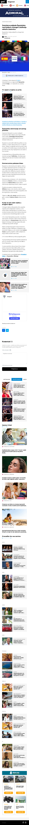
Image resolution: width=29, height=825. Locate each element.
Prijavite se (14, 369)
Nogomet (11, 2)
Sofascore (13, 323)
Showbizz (20, 5)
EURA (18, 80)
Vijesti (13, 5)
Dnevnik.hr (6, 5)
